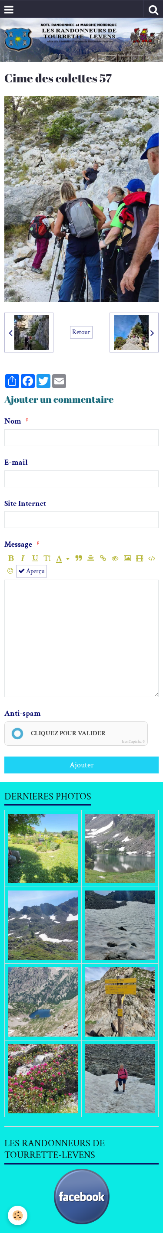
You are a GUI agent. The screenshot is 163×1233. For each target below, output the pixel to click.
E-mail (16, 462)
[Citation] (78, 558)
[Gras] (10, 558)
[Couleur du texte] (62, 558)
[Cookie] (17, 1215)
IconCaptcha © (133, 741)
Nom (12, 421)
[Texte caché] (115, 558)
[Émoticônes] (10, 571)
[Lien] (102, 558)
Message (18, 544)
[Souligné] (35, 558)
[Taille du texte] (47, 558)
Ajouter (82, 765)
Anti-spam (22, 713)
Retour (81, 332)
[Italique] (23, 558)
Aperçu (35, 571)
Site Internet (25, 504)
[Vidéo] (139, 558)
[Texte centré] (90, 558)
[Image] (127, 558)
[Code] (151, 558)
